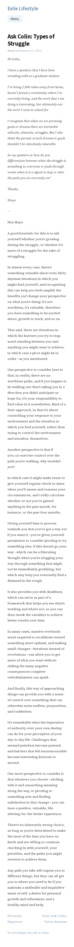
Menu (15, 19)
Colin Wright (18, 932)
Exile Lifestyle (22, 9)
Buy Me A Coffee (38, 932)
